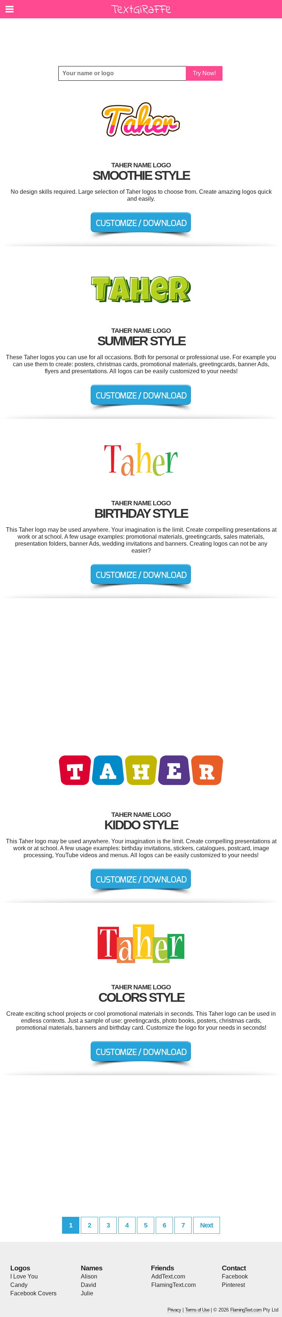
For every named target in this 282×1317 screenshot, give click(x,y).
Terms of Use (197, 1310)
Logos (20, 1268)
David (88, 1285)
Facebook (235, 1276)
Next (206, 1225)
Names (91, 1268)
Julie (87, 1293)
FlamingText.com (173, 1285)
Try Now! (204, 73)
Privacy (174, 1310)
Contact (234, 1268)
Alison (89, 1276)
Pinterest (233, 1285)
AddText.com (168, 1276)
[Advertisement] (142, 36)
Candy (19, 1285)
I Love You (24, 1276)
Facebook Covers (33, 1293)
